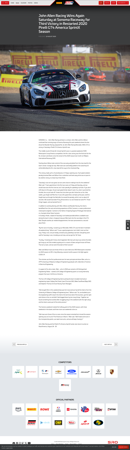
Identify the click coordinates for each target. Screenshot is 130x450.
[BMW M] (45, 372)
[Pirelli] (32, 409)
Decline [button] (114, 447)
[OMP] (58, 423)
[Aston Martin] (18, 372)
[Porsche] (112, 372)
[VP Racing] (85, 409)
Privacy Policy (73, 444)
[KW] (98, 409)
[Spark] (85, 423)
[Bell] (72, 423)
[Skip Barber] (32, 423)
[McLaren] (85, 372)
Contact (80, 444)
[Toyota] (65, 385)
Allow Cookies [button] (123, 447)
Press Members (59, 444)
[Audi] (32, 372)
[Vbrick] (45, 423)
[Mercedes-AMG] (98, 372)
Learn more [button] (9, 448)
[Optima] (112, 409)
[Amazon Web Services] (18, 409)
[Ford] (72, 372)
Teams (66, 444)
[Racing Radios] (98, 423)
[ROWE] (45, 409)
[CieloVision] (58, 409)
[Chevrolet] (58, 372)
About (52, 444)
